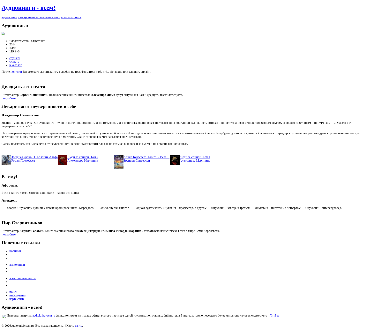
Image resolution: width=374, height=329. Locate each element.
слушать (14, 58)
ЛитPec (274, 315)
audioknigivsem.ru (43, 315)
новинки (67, 17)
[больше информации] (3, 34)
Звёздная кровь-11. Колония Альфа (34, 157)
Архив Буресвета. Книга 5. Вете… (146, 157)
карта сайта (17, 299)
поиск (77, 17)
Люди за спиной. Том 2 (82, 157)
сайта (78, 325)
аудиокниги (9, 17)
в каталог (15, 65)
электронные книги (22, 278)
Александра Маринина (82, 160)
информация (17, 295)
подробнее (9, 98)
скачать (14, 61)
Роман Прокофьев (23, 160)
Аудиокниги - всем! (29, 7)
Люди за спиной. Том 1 (195, 157)
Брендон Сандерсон (136, 160)
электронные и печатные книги (39, 17)
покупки (16, 71)
